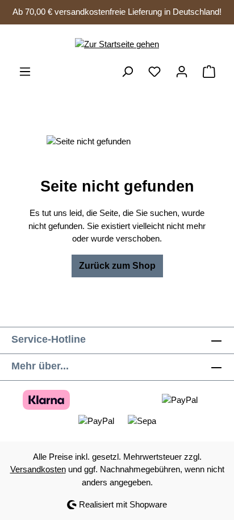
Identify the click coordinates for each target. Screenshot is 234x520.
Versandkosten (38, 469)
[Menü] (25, 71)
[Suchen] (127, 71)
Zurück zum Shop (117, 266)
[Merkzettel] (154, 71)
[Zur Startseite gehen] (117, 44)
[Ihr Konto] (181, 71)
